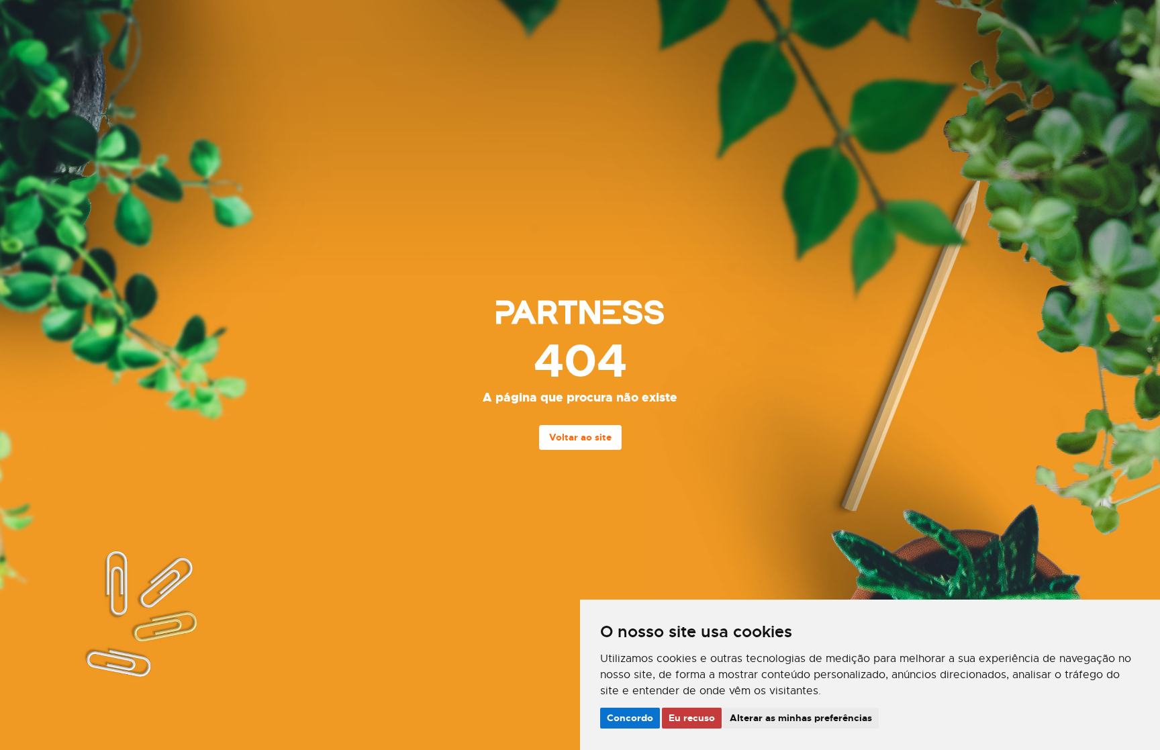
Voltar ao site (580, 437)
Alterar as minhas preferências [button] (801, 718)
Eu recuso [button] (692, 718)
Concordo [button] (630, 718)
